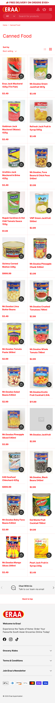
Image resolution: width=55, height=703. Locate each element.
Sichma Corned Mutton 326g (10, 265)
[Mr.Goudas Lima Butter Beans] (13, 291)
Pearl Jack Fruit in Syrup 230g (39, 564)
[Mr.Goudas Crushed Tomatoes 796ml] (41, 291)
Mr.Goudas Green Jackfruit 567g (39, 85)
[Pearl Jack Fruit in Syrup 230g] (41, 547)
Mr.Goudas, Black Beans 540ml (39, 479)
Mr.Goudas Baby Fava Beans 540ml (13, 521)
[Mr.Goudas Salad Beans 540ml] (13, 376)
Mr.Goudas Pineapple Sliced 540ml (13, 436)
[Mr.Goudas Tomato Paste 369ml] (13, 334)
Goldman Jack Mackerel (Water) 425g (11, 129)
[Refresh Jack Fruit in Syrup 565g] (41, 111)
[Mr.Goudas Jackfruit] (41, 419)
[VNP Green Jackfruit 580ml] (41, 202)
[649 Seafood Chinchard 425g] (13, 462)
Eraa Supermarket (16, 696)
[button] (44, 9)
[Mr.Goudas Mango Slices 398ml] (13, 547)
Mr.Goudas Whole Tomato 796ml (39, 351)
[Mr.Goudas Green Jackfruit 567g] (41, 68)
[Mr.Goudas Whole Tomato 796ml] (41, 334)
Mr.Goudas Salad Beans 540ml (11, 393)
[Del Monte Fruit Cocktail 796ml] (41, 504)
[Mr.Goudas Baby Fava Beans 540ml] (13, 504)
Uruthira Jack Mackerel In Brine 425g (11, 175)
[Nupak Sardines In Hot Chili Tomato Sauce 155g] (13, 202)
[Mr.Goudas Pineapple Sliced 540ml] (13, 419)
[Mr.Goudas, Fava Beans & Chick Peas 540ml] (41, 157)
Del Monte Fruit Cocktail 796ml (37, 521)
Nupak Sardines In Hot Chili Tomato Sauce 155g (13, 221)
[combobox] (27, 16)
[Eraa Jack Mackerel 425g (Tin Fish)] (13, 68)
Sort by (6, 47)
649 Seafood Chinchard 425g (10, 479)
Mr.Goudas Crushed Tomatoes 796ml (40, 308)
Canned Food (15, 25)
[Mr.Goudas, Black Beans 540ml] (41, 462)
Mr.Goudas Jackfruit (40, 434)
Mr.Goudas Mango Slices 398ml (11, 564)
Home (5, 25)
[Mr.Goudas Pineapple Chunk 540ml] (41, 248)
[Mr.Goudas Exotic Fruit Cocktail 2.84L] (41, 376)
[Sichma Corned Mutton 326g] (13, 248)
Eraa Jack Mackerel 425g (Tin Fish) (12, 85)
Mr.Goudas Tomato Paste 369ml (12, 351)
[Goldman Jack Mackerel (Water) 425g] (13, 111)
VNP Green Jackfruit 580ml (40, 220)
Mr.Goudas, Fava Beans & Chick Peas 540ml (40, 175)
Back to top (27, 599)
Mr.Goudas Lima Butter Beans (10, 308)
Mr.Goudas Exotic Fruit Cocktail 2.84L (40, 394)
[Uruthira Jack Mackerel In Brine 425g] (13, 157)
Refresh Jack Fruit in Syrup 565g (40, 128)
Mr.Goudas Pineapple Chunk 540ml (40, 265)
